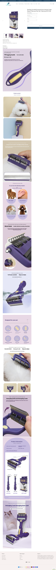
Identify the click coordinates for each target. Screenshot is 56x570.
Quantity (28, 21)
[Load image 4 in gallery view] (21, 36)
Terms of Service (4, 559)
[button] (50, 4)
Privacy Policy (3, 555)
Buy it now (40, 27)
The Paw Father (29, 568)
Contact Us (21, 556)
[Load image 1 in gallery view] (6, 36)
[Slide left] (3, 20)
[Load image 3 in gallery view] (16, 36)
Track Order (21, 559)
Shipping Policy (4, 558)
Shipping (31, 13)
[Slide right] (24, 20)
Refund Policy (3, 556)
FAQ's (20, 558)
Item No (28, 18)
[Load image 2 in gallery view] (11, 36)
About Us (21, 555)
